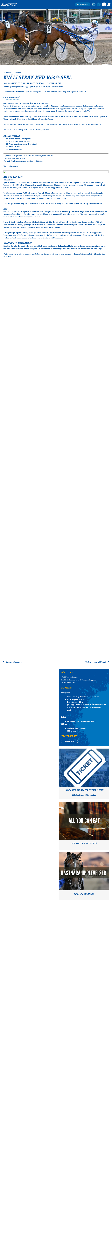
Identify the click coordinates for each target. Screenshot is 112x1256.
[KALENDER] (94, 4)
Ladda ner (69, 741)
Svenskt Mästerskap (14, 662)
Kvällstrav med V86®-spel (95, 662)
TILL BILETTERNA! (12, 97)
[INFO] (104, 4)
